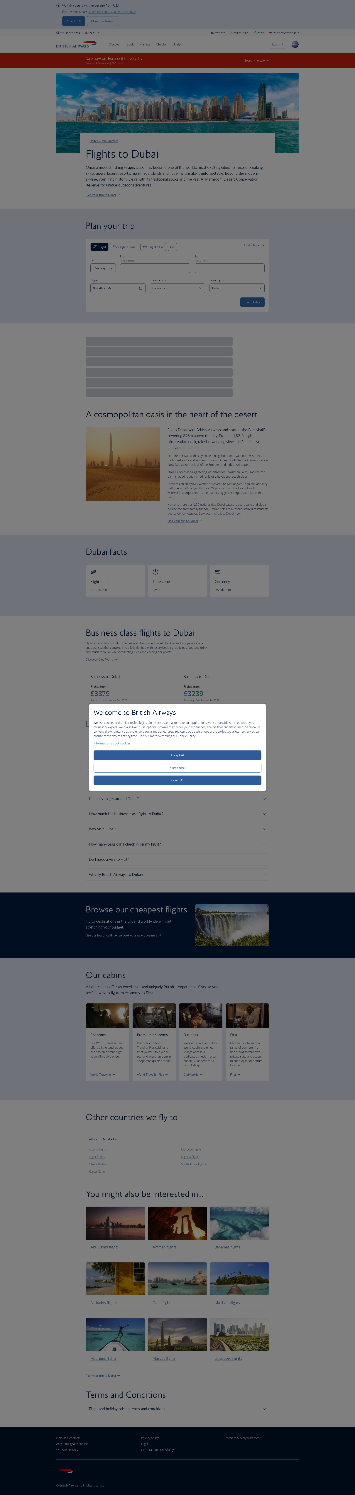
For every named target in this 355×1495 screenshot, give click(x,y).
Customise (177, 768)
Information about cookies (112, 743)
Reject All (177, 780)
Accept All (177, 755)
